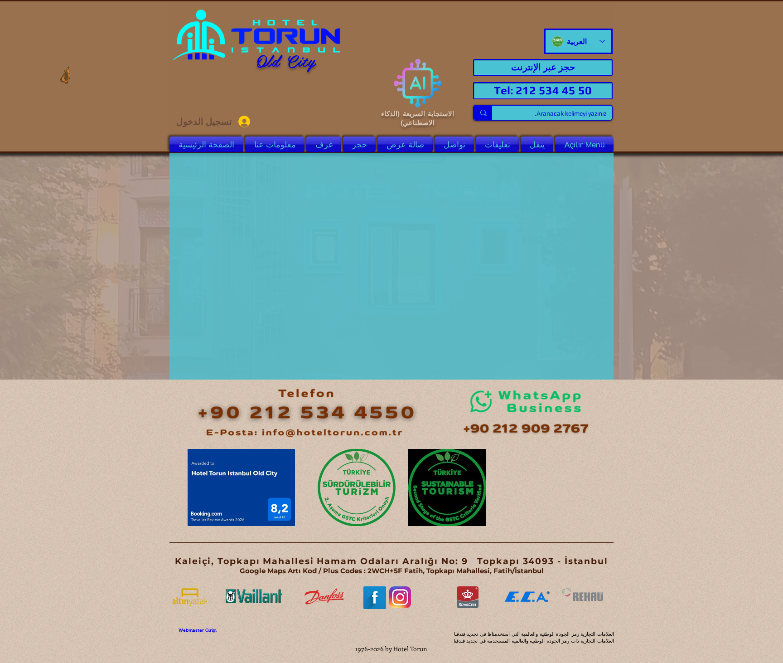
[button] (405, 144)
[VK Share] (583, 533)
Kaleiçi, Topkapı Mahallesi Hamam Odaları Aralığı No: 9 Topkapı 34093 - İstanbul (391, 561)
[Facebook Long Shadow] (374, 597)
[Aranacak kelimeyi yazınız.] (483, 113)
